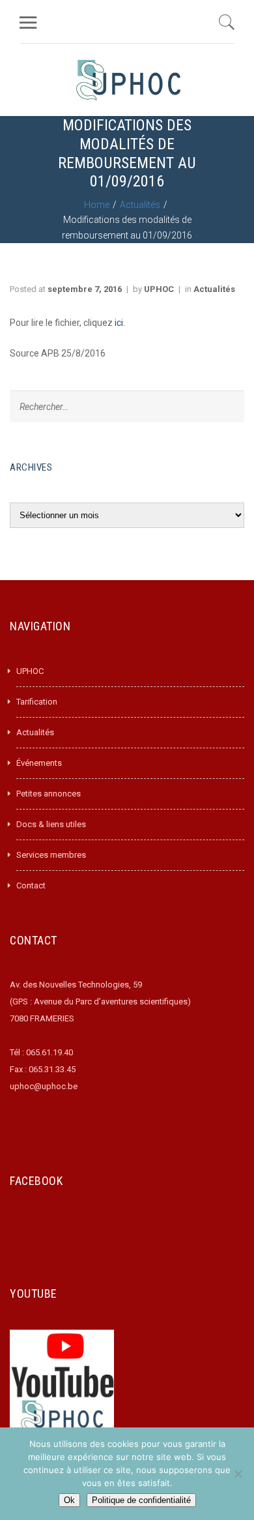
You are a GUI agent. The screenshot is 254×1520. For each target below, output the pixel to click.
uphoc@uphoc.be (44, 1086)
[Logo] (128, 80)
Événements (39, 763)
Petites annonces (48, 793)
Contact (31, 885)
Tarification (36, 702)
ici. (119, 322)
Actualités (140, 204)
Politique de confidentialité (141, 1500)
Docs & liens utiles (51, 824)
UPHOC (159, 289)
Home (96, 204)
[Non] (237, 1473)
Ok (69, 1500)
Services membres (51, 855)
